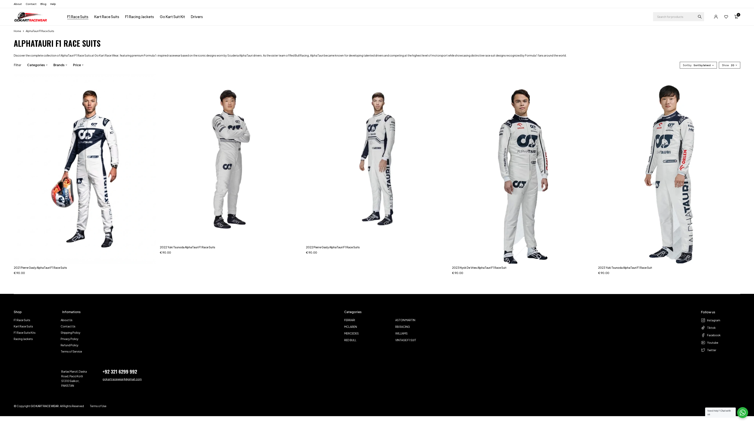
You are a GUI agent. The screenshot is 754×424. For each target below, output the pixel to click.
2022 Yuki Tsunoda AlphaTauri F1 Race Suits (187, 247)
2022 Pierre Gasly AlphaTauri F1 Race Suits (333, 247)
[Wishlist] (726, 17)
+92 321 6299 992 (119, 371)
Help (53, 3)
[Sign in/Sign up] (716, 17)
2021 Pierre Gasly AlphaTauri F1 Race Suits (40, 267)
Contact (31, 3)
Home (17, 31)
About (18, 3)
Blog (43, 3)
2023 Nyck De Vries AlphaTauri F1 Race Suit (479, 267)
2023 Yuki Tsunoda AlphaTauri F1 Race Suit (625, 267)
